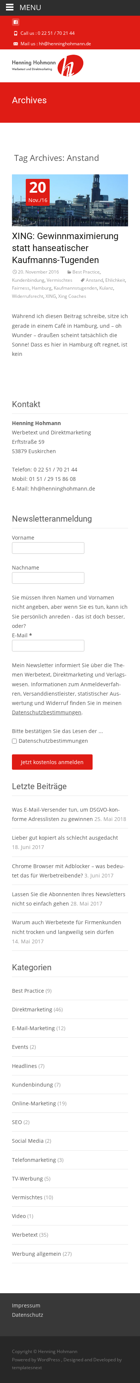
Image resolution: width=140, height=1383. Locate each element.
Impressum (26, 1305)
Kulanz (106, 288)
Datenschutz (27, 1314)
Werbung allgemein (36, 1253)
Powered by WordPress (36, 1359)
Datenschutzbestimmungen (46, 712)
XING (51, 296)
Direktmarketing (32, 1009)
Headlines (24, 1065)
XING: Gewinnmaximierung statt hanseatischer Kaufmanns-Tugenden (65, 248)
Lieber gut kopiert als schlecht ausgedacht (65, 837)
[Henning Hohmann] (42, 64)
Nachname (25, 567)
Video (19, 1215)
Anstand (94, 280)
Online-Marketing (34, 1103)
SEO (17, 1122)
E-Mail (22, 635)
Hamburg (42, 288)
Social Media (28, 1140)
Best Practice (86, 272)
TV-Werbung (27, 1178)
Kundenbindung (28, 280)
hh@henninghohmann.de (63, 488)
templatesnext (27, 1367)
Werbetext (25, 1234)
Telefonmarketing (34, 1159)
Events (20, 1046)
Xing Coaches (72, 296)
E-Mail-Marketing (33, 1028)
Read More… (28, 367)
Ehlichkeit (115, 280)
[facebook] (15, 24)
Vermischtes (59, 280)
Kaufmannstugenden (75, 288)
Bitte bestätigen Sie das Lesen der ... (57, 731)
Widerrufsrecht (27, 296)
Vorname (23, 537)
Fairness (20, 288)
